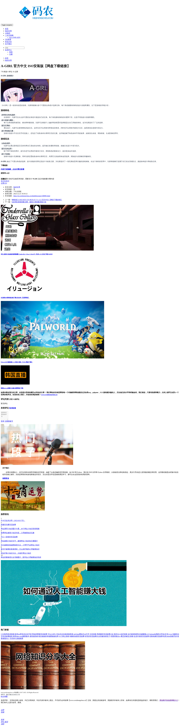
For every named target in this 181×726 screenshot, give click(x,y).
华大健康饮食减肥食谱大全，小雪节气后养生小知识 (20, 545)
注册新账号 (9, 421)
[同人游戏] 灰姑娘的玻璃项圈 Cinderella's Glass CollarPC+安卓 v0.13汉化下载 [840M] (26, 254)
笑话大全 (8, 41)
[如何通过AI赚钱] (64, 625)
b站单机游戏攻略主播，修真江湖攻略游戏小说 (29, 202)
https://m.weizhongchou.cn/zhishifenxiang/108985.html (31, 196)
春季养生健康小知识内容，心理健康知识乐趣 (17, 533)
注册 (11, 54)
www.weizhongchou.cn (49, 394)
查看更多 (5, 478)
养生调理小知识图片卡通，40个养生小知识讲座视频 (20, 529)
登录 (11, 52)
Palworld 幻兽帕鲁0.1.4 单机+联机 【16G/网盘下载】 (17, 362)
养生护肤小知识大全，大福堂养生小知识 (16, 553)
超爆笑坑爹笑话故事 (8, 524)
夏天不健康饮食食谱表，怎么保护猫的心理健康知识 (20, 549)
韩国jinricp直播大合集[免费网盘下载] (12, 388)
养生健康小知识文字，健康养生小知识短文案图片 (19, 541)
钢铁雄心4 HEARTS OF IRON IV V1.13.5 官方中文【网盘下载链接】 (37, 200)
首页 (6, 29)
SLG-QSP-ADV (14, 37)
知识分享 (8, 31)
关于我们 (8, 44)
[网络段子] (37, 464)
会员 (8, 50)
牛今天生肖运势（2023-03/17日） (13, 520)
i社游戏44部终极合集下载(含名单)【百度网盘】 (15, 297)
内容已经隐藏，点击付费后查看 (12, 169)
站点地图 (4, 696)
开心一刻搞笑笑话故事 (9, 537)
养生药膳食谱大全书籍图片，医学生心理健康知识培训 (21, 557)
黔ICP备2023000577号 (13, 694)
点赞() (4, 183)
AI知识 (7, 33)
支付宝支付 (5, 181)
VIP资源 (8, 39)
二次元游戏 (9, 35)
